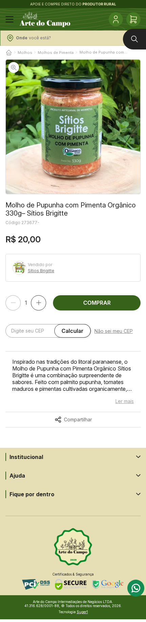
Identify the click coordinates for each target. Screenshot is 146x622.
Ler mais (124, 401)
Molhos (25, 52)
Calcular (72, 330)
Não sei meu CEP (113, 331)
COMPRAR (97, 302)
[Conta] (116, 19)
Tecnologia (73, 612)
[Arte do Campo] (44, 19)
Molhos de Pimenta (56, 52)
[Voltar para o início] (8, 52)
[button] (73, 126)
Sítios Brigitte (41, 270)
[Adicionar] (38, 302)
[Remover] (13, 302)
